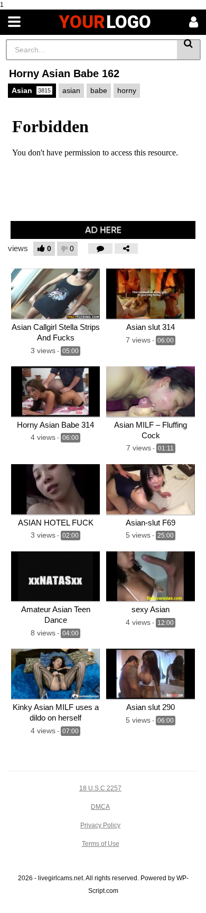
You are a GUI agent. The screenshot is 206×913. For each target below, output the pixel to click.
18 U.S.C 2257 (100, 788)
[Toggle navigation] (14, 22)
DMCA (100, 806)
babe (98, 90)
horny (126, 90)
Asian (31, 90)
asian (71, 90)
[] (189, 49)
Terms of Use (100, 843)
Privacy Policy (100, 825)
